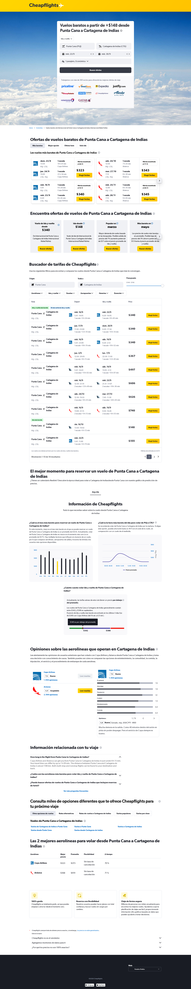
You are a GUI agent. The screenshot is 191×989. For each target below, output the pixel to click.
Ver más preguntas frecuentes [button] (76, 791)
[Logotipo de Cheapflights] (43, 5)
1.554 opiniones (50, 680)
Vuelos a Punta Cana (82, 827)
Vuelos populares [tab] (123, 813)
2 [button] (154, 457)
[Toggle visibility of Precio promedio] (130, 570)
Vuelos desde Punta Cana (41, 830)
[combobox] (67, 38)
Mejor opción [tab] (53, 146)
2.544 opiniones (51, 695)
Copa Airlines (49, 672)
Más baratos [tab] (37, 146)
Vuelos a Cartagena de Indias (130, 827)
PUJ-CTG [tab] (95, 492)
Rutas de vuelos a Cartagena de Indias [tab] (95, 813)
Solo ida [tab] (83, 146)
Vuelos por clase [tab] (143, 813)
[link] (46, 248)
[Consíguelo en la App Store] (101, 985)
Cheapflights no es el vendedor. (46, 938)
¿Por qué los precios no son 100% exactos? (51, 947)
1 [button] (149, 457)
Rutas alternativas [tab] (66, 813)
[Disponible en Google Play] (89, 985)
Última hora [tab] (69, 146)
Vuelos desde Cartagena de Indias (88, 830)
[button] (121, 30)
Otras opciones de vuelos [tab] (42, 813)
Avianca (47, 687)
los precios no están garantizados (88, 930)
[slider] (162, 285)
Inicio (31, 128)
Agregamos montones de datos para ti (48, 942)
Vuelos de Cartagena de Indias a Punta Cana (49, 827)
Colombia (39, 128)
